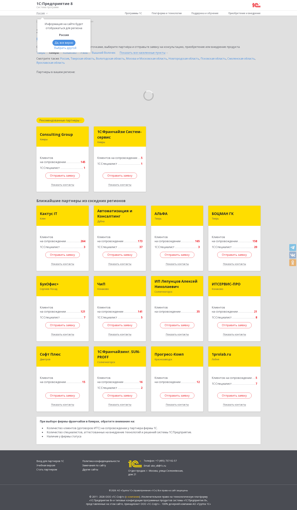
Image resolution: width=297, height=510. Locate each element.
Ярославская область (50, 63)
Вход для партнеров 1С (50, 461)
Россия (64, 58)
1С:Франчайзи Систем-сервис (119, 134)
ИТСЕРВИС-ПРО (226, 284)
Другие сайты (90, 469)
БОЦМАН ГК (223, 213)
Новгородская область (183, 58)
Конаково (69, 53)
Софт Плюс (50, 354)
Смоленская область (241, 58)
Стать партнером (46, 469)
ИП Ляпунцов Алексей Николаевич (176, 284)
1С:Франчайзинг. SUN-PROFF (118, 354)
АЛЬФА (161, 213)
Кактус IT (48, 213)
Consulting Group (56, 134)
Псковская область (213, 58)
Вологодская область (110, 58)
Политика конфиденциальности (101, 461)
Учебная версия (45, 465)
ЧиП (101, 284)
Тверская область (82, 58)
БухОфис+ (49, 284)
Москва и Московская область (146, 58)
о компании (132, 496)
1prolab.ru (221, 354)
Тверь (40, 53)
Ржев (84, 53)
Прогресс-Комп (169, 354)
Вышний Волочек (104, 53)
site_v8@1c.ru (158, 465)
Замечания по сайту (94, 465)
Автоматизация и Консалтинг (114, 213)
